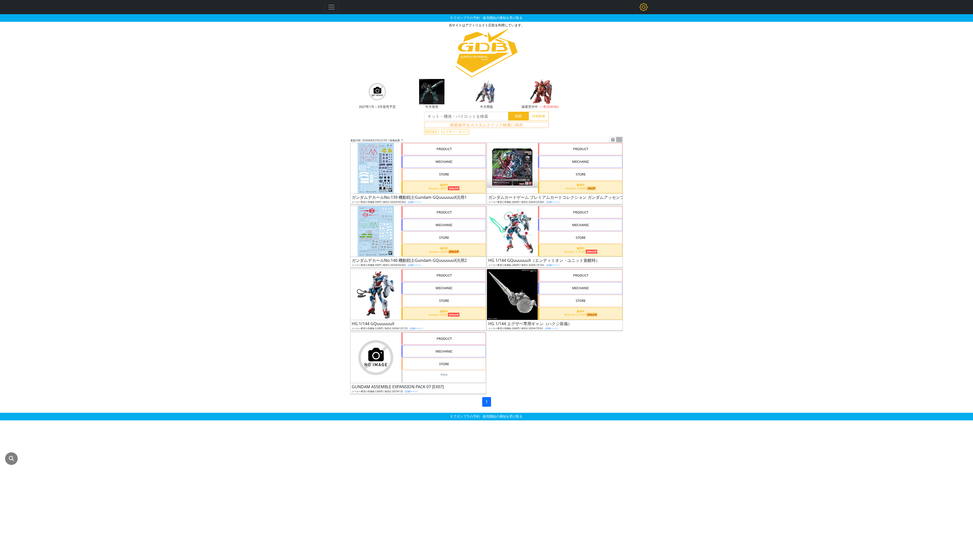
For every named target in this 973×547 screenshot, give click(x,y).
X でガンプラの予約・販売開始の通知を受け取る (486, 17)
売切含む (431, 131)
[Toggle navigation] (331, 7)
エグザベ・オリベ (455, 131)
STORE (444, 174)
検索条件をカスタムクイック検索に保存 (486, 125)
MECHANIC (444, 161)
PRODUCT (444, 149)
